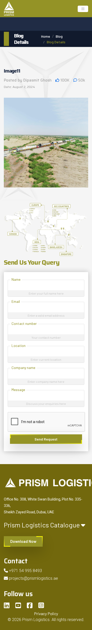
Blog (59, 36)
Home (45, 36)
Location (19, 345)
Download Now (23, 541)
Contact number (24, 323)
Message (18, 389)
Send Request (45, 439)
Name (16, 279)
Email (16, 301)
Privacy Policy (46, 613)
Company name (23, 367)
